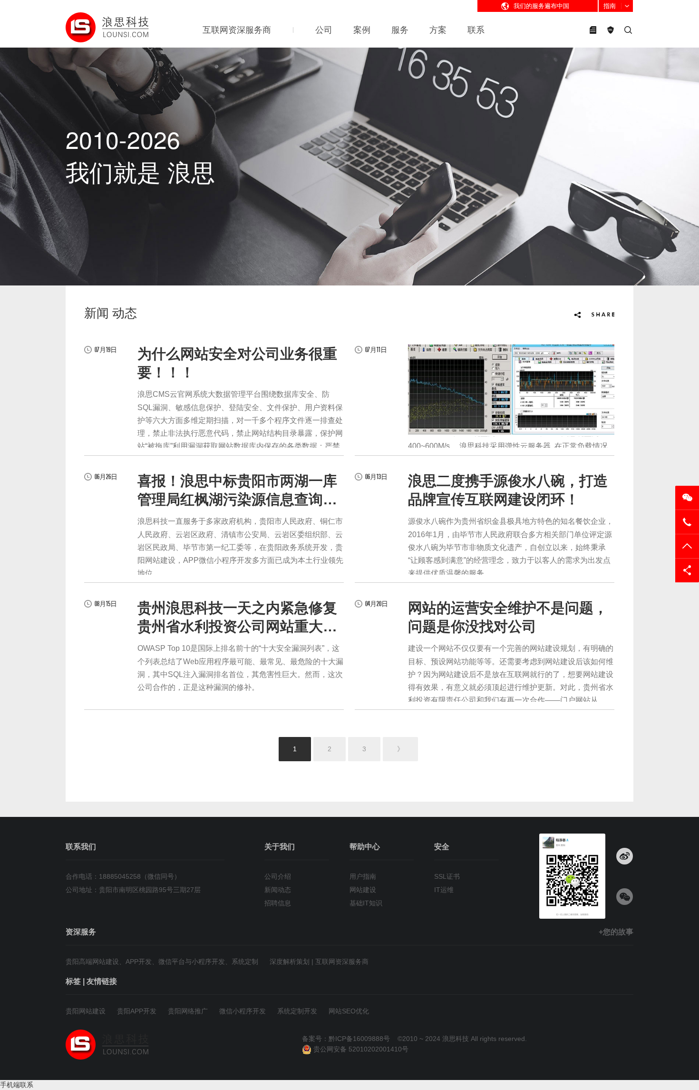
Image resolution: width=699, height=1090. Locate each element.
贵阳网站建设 (86, 1011)
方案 (438, 30)
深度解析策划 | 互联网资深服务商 (319, 961)
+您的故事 (616, 932)
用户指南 (363, 876)
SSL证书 (447, 876)
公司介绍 (277, 876)
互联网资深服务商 (237, 30)
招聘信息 (277, 903)
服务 (399, 30)
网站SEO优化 (349, 1011)
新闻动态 (277, 890)
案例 (361, 30)
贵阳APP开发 (136, 1011)
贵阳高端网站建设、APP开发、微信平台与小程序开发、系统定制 (162, 961)
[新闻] (593, 29)
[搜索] (628, 29)
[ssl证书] (610, 29)
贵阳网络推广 (188, 1011)
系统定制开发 (297, 1011)
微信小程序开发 (242, 1011)
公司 (323, 30)
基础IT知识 (366, 903)
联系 (476, 30)
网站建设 (363, 890)
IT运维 (444, 890)
